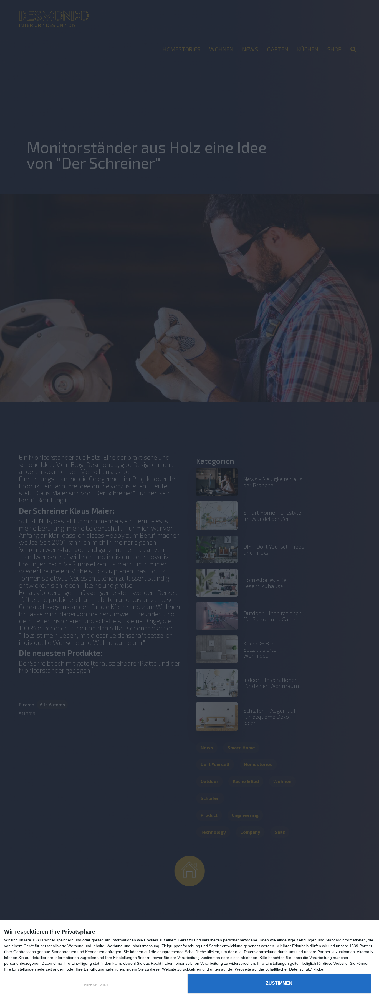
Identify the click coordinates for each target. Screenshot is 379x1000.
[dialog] (189, 960)
